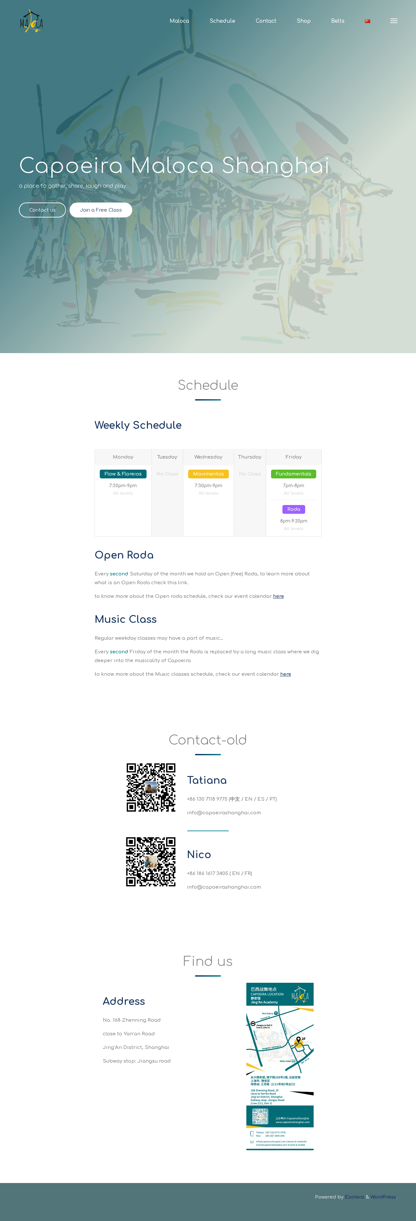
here (278, 596)
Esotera (354, 1197)
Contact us (42, 210)
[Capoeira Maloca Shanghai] (31, 21)
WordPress (383, 1197)
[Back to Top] (390, 1211)
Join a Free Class (101, 210)
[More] (393, 21)
